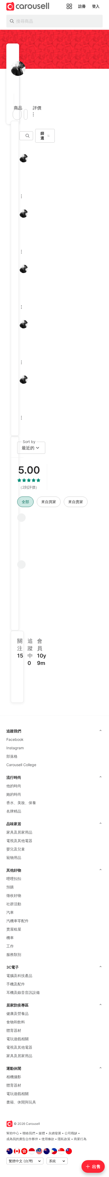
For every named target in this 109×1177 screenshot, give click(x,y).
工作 (10, 946)
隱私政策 (64, 1139)
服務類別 (13, 954)
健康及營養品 (17, 1013)
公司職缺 (71, 1133)
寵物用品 (13, 857)
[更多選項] (33, 114)
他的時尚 (13, 786)
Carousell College (21, 764)
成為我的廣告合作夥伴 (22, 1139)
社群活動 (13, 904)
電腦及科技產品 (19, 975)
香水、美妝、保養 (21, 802)
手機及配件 (15, 984)
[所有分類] (69, 6)
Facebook (15, 739)
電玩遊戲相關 (17, 1039)
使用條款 (48, 1139)
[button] (12, 99)
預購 (10, 887)
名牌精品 (13, 811)
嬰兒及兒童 (15, 849)
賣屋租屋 (13, 929)
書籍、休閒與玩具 (21, 1102)
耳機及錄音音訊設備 (23, 992)
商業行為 (80, 1139)
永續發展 (54, 1133)
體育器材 (13, 1030)
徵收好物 (13, 895)
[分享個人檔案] (26, 114)
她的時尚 (13, 794)
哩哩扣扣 (13, 878)
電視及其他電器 (19, 840)
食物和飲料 (15, 1022)
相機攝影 (13, 1076)
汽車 (10, 912)
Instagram (15, 748)
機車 (10, 937)
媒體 (42, 1133)
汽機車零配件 (17, 920)
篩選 (42, 135)
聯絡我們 (28, 1133)
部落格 (11, 756)
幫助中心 (12, 1133)
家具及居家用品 (19, 832)
